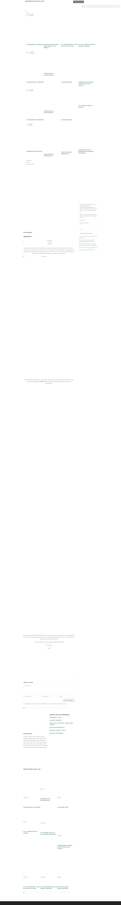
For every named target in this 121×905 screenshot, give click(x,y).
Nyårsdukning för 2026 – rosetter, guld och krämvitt (51, 46)
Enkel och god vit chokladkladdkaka (91, 245)
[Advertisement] (60, 176)
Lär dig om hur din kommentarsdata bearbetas (57, 703)
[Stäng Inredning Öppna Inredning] (32, 15)
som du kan (36, 381)
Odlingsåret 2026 (66, 82)
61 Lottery (80, 236)
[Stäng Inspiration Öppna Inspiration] (32, 53)
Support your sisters (56, 733)
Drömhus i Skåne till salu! (58, 730)
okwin (80, 247)
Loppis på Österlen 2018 (57, 727)
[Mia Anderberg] (86, 195)
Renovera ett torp (56, 717)
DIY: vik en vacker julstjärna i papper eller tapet (90, 247)
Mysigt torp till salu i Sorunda (89, 241)
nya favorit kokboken (53, 642)
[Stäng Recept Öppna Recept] (31, 125)
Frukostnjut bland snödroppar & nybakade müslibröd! (86, 151)
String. (58, 637)
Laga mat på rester (56, 720)
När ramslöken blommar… (34, 151)
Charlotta (80, 249)
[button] (23, 676)
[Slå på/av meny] (25, 10)
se (39, 381)
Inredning (49, 244)
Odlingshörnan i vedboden (35, 44)
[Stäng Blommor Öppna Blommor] (31, 90)
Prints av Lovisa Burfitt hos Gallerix (89, 249)
